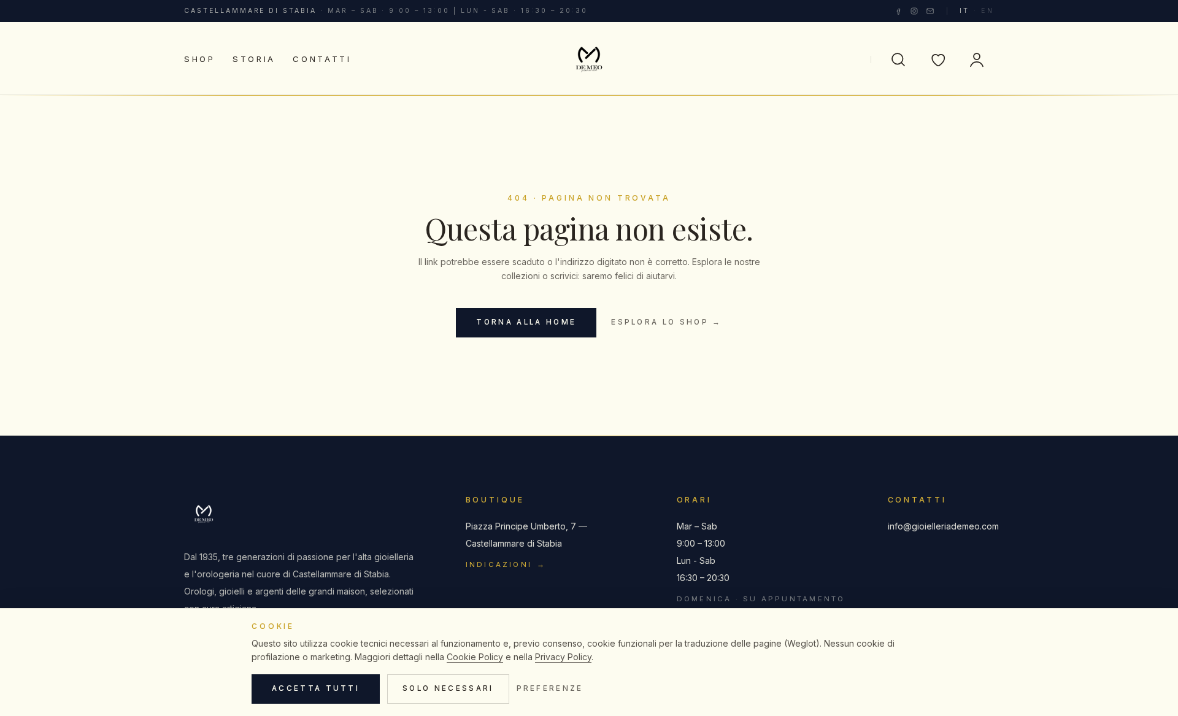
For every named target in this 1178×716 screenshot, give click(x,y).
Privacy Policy (563, 657)
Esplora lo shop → (666, 322)
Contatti (322, 59)
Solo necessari (447, 688)
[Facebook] (898, 11)
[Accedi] (977, 59)
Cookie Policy (475, 657)
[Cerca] (898, 59)
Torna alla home (526, 322)
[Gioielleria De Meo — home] (589, 59)
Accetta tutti (316, 688)
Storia (254, 59)
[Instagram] (914, 11)
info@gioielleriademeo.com (941, 526)
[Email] (930, 11)
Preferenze (550, 688)
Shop (199, 59)
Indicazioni (506, 564)
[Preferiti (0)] (937, 59)
